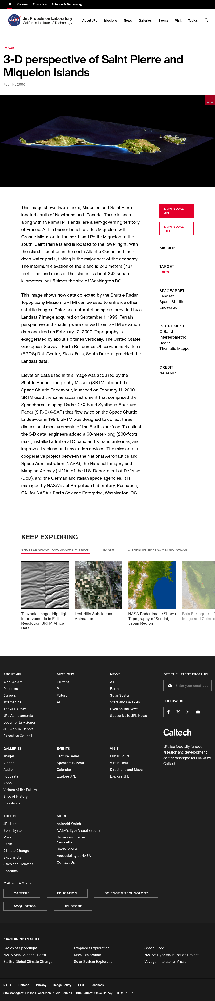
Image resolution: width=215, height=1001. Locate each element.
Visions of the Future (20, 789)
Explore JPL (66, 776)
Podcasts (10, 776)
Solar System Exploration (94, 961)
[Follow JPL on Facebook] (168, 712)
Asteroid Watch (69, 823)
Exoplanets (12, 857)
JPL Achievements (18, 715)
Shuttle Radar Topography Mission (55, 549)
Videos (8, 762)
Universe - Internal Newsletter (71, 840)
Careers (9, 695)
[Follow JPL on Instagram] (188, 712)
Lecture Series (68, 756)
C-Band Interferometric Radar (157, 549)
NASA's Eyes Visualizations (78, 830)
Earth (164, 272)
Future (62, 695)
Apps (7, 783)
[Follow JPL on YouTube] (198, 712)
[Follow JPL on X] (178, 712)
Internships (12, 702)
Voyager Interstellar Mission (166, 961)
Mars (7, 837)
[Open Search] (206, 20)
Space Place (154, 948)
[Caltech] (177, 732)
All (59, 702)
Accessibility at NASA (74, 855)
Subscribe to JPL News (128, 715)
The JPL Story (14, 708)
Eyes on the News (124, 708)
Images (9, 756)
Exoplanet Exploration (92, 948)
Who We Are (13, 681)
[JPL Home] (48, 20)
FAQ (81, 985)
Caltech (23, 985)
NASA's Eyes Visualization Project (171, 954)
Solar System (120, 695)
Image (8, 47)
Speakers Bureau (70, 762)
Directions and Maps (126, 769)
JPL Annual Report (18, 729)
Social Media (67, 848)
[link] (107, 141)
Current (63, 681)
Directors (10, 688)
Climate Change (16, 850)
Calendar (64, 769)
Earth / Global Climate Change (27, 961)
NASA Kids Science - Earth (24, 954)
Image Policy (62, 985)
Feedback (97, 985)
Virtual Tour (119, 762)
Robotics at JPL (16, 803)
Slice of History (15, 796)
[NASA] (14, 20)
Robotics (10, 870)
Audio (8, 769)
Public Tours (120, 756)
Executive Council (17, 735)
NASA (7, 985)
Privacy (41, 985)
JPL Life (9, 823)
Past (60, 688)
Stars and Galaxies (125, 702)
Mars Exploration (87, 954)
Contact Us (66, 862)
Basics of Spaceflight (20, 948)
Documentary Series (19, 722)
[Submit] (169, 685)
